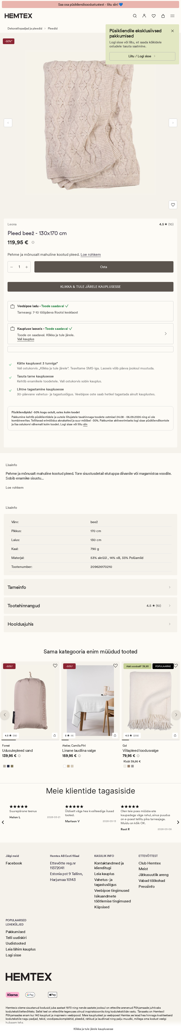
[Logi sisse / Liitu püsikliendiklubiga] (144, 16)
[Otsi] (135, 16)
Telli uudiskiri (16, 937)
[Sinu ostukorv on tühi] (163, 16)
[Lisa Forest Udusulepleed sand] (55, 736)
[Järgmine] (173, 123)
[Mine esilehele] (18, 15)
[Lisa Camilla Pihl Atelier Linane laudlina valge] (115, 736)
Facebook (14, 863)
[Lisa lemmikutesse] (173, 205)
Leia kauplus (104, 874)
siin (85, 424)
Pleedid (53, 28)
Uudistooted (15, 943)
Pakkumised (15, 932)
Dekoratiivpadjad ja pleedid (25, 28)
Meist (143, 869)
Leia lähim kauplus (20, 949)
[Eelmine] (8, 123)
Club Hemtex (149, 863)
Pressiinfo (147, 886)
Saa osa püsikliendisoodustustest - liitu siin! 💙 (90, 4)
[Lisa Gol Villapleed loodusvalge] (175, 736)
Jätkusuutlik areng (153, 874)
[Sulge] (172, 31)
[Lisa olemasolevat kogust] (27, 267)
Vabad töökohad (152, 880)
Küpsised (101, 907)
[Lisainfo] (32, 243)
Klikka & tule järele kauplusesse (90, 287)
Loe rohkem (91, 254)
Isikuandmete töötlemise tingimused (112, 898)
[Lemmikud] (153, 16)
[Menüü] (172, 16)
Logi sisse (13, 955)
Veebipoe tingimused (111, 890)
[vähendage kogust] (11, 267)
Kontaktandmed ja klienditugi (109, 865)
